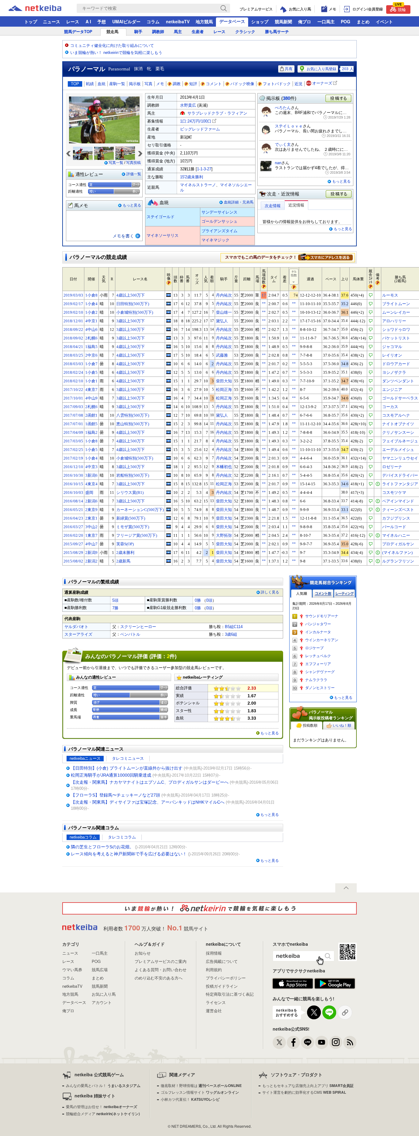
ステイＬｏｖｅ (289, 126)
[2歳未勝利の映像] (168, 552)
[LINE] (307, 1042)
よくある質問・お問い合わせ (160, 969)
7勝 (115, 608)
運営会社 (214, 1010)
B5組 (229, 626)
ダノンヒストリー (320, 688)
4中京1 (91, 321)
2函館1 (91, 415)
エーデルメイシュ (398, 449)
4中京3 (91, 466)
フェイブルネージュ (400, 441)
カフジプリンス (396, 518)
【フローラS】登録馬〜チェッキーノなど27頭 (115, 795)
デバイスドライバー (400, 475)
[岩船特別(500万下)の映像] (168, 475)
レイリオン (392, 355)
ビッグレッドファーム (200, 129)
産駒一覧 (117, 83)
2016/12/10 (73, 466)
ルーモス (390, 295)
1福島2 (91, 432)
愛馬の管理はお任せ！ (101, 1106)
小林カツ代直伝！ (190, 1099)
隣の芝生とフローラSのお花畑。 (102, 846)
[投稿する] (339, 194)
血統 (102, 83)
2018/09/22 (73, 329)
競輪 (400, 8)
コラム (153, 21)
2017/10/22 (73, 389)
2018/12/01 (73, 321)
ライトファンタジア (400, 484)
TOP (75, 83)
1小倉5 (91, 372)
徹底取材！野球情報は (201, 1085)
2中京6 (91, 355)
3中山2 (91, 526)
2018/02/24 (73, 372)
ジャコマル (392, 346)
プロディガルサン (398, 544)
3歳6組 (231, 634)
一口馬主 (326, 21)
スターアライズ (78, 634)
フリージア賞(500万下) (136, 535)
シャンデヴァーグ (320, 672)
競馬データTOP (78, 31)
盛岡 (89, 492)
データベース (232, 21)
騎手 (138, 31)
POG (345, 21)
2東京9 (91, 509)
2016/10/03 (73, 492)
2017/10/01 (73, 398)
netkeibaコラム (83, 837)
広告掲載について (222, 961)
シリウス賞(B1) (130, 492)
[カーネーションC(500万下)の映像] (168, 509)
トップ (30, 21)
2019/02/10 (73, 312)
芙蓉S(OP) (125, 544)
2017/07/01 (73, 424)
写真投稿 (133, 163)
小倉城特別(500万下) (134, 312)
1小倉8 (91, 295)
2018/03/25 (73, 355)
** (264, 303)
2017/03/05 (73, 441)
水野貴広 (188, 105)
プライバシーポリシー (226, 978)
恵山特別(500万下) (132, 424)
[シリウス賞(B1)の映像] (168, 492)
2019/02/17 (73, 303)
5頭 (115, 600)
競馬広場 (100, 969)
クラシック (245, 31)
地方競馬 (204, 21)
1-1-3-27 (204, 169)
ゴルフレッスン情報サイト (200, 1092)
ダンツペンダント (398, 381)
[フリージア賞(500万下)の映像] (168, 535)
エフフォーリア (318, 664)
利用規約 (214, 969)
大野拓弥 (224, 535)
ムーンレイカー (396, 312)
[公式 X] (279, 1042)
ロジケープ (314, 648)
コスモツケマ (394, 492)
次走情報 (273, 205)
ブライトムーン (396, 303)
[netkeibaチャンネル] (321, 1042)
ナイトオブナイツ (398, 424)
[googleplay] (334, 983)
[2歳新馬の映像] (168, 561)
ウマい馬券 (72, 969)
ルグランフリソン (398, 561)
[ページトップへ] (346, 887)
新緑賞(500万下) (130, 518)
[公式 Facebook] (293, 1042)
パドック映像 (242, 83)
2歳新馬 (123, 561)
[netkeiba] (43, 8)
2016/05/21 (73, 509)
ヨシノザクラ (394, 372)
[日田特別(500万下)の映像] (168, 303)
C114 (238, 626)
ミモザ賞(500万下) (132, 526)
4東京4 (91, 484)
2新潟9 (91, 552)
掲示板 (135, 83)
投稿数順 (310, 725)
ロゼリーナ (392, 466)
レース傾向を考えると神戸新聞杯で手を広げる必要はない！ (129, 853)
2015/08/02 (73, 561)
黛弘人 (222, 321)
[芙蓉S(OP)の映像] (168, 544)
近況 (298, 83)
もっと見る (132, 205)
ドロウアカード (396, 364)
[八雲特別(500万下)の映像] (168, 415)
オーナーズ (322, 83)
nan (278, 163)
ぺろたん (283, 107)
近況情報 (296, 205)
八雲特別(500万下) (132, 415)
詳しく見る (270, 592)
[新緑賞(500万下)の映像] (168, 518)
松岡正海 (224, 389)
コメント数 (323, 593)
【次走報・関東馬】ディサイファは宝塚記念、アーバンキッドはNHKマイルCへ (148, 802)
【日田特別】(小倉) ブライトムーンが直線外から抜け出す (127, 768)
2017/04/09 (73, 432)
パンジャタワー (318, 624)
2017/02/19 (73, 458)
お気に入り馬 (104, 994)
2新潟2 (91, 561)
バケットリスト (396, 338)
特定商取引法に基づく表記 (230, 994)
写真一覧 (116, 163)
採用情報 (214, 953)
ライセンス (216, 1002)
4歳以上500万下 (130, 295)
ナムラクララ (316, 680)
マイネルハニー (396, 535)
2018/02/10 (73, 381)
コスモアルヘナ (396, 415)
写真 (148, 83)
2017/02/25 (73, 449)
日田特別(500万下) (132, 303)
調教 (177, 83)
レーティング (344, 593)
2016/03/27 (73, 526)
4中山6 (91, 329)
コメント (214, 83)
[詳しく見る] (325, 257)
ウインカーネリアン (321, 640)
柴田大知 (224, 381)
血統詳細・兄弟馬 (238, 202)
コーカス (390, 406)
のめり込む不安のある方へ (159, 978)
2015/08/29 (73, 552)
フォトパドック (277, 83)
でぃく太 (283, 144)
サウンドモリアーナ (321, 616)
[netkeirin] (209, 908)
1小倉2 (91, 312)
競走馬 (112, 31)
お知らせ (143, 953)
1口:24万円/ (195, 121)
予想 (101, 21)
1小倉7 (91, 364)
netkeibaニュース (85, 758)
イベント (384, 21)
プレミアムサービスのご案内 (160, 961)
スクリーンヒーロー (138, 626)
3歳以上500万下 (130, 321)
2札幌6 (91, 338)
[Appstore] (292, 983)
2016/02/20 (73, 535)
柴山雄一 (224, 312)
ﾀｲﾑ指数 (294, 273)
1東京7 (91, 535)
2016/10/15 (73, 484)
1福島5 (91, 346)
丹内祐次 (224, 295)
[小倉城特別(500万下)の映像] (168, 312)
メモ (160, 83)
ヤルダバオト (76, 626)
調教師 (158, 31)
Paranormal (119, 68)
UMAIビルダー (126, 21)
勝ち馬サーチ (277, 31)
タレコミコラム (122, 837)
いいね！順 (342, 725)
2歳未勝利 (125, 552)
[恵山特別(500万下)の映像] (168, 424)
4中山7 (91, 544)
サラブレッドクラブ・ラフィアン (217, 113)
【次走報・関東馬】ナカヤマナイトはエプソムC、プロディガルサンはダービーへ (150, 782)
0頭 (209, 600)
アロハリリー (394, 321)
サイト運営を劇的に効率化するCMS (304, 1092)
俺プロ (304, 21)
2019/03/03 (73, 295)
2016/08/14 (73, 501)
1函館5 (91, 424)
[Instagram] (335, 1042)
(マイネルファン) (397, 552)
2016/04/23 (73, 518)
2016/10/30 (73, 475)
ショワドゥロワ (396, 329)
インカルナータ (318, 632)
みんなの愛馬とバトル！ (103, 1085)
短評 (193, 83)
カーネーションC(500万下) (140, 509)
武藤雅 (222, 355)
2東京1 (91, 518)
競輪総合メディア (103, 1113)
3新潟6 (91, 475)
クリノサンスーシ (398, 432)
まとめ (363, 21)
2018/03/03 (73, 364)
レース (72, 21)
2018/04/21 (73, 346)
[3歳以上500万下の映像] (168, 321)
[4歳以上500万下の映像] (168, 295)
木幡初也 (224, 466)
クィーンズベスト (398, 509)
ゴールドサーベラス (400, 398)
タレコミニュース (128, 758)
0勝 (198, 600)
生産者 (198, 31)
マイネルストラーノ (198, 185)
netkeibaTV (178, 21)
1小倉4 (91, 303)
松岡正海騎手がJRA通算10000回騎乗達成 (111, 775)
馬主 (178, 31)
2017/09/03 (73, 406)
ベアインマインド (398, 501)
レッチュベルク (318, 656)
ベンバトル (130, 634)
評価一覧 (133, 174)
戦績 (90, 83)
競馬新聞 (283, 21)
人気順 (301, 593)
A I (88, 21)
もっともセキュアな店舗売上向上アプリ (308, 1085)
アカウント (102, 1002)
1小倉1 (91, 381)
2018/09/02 (73, 338)
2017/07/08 (73, 415)
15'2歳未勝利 (191, 177)
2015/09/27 (73, 544)
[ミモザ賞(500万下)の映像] (168, 526)
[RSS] (349, 1042)
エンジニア (392, 389)
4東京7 (91, 389)
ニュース (51, 21)
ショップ (259, 21)
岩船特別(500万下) (132, 475)
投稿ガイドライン (222, 986)
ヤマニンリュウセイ (400, 458)
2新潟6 (91, 501)
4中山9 (91, 398)
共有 (289, 68)
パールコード (394, 526)
